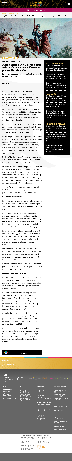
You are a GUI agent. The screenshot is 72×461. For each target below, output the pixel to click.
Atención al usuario (24, 388)
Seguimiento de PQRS (58, 410)
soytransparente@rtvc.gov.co (60, 429)
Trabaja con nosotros (24, 390)
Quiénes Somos (7, 389)
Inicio (4, 14)
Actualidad (13, 14)
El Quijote (8, 365)
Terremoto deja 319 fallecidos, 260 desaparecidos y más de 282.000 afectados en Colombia (56, 77)
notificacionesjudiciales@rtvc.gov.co (61, 423)
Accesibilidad (40, 419)
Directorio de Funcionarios (26, 396)
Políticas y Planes (7, 395)
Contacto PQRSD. (57, 399)
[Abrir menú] (4, 3)
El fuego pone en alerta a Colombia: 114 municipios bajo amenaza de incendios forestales (56, 85)
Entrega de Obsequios (24, 400)
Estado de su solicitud (25, 398)
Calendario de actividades (25, 391)
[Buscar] (69, 4)
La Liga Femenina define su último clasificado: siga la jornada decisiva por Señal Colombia (56, 68)
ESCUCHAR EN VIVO (37, 10)
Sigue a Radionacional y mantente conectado (23, 352)
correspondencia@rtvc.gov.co (60, 396)
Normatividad (6, 394)
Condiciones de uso (41, 418)
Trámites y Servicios (24, 395)
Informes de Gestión (7, 396)
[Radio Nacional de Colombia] (36, 4)
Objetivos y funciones (7, 393)
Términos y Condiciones (25, 399)
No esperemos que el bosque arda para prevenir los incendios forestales (56, 128)
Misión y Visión (6, 391)
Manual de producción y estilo (9, 398)
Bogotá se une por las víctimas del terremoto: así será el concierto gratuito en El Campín (56, 98)
